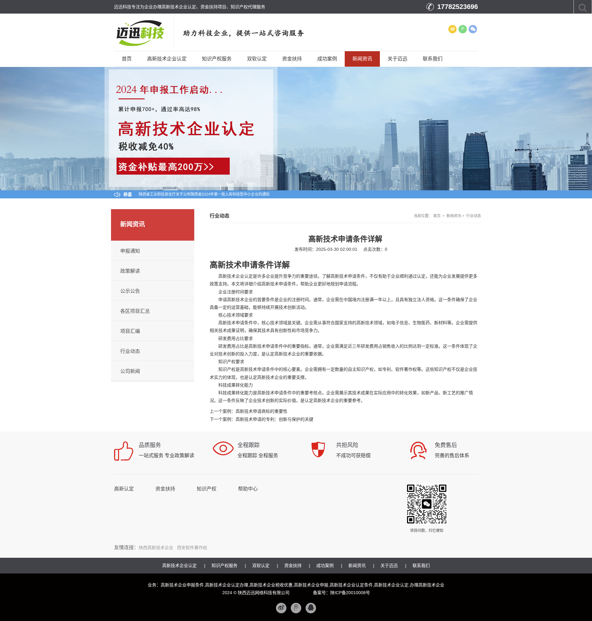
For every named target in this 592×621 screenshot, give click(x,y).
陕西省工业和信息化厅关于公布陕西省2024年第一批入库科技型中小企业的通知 (204, 194)
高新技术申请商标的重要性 (261, 411)
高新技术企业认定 (167, 58)
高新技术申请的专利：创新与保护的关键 (274, 419)
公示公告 (130, 291)
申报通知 (130, 251)
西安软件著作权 (192, 547)
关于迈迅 (397, 58)
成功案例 (327, 58)
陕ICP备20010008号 (350, 592)
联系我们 (432, 58)
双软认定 (257, 58)
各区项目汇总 (135, 311)
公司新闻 (130, 371)
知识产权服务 (217, 58)
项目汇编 (130, 331)
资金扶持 (292, 58)
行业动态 (473, 216)
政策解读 (130, 271)
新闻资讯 (362, 58)
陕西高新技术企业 (156, 547)
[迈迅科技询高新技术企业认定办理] (147, 32)
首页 (127, 58)
